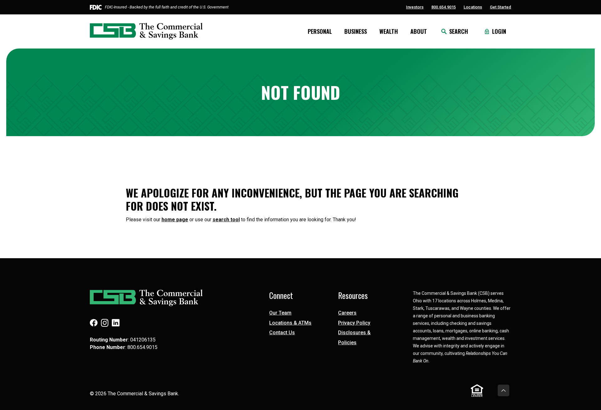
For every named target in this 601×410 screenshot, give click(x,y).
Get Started (500, 7)
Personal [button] (320, 31)
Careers (347, 313)
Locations (473, 7)
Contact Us (282, 333)
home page (175, 220)
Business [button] (355, 31)
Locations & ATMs (290, 323)
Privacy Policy (354, 323)
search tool (226, 220)
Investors (415, 7)
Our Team (280, 313)
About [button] (418, 31)
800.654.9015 (443, 7)
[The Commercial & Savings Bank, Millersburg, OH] (146, 31)
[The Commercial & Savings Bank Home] (157, 298)
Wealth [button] (388, 31)
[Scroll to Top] (503, 390)
